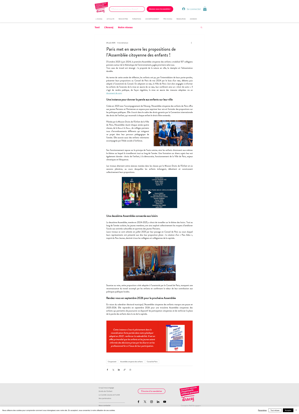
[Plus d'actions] (191, 42)
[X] (145, 401)
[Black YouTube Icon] (164, 401)
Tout (97, 27)
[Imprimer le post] (130, 370)
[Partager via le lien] (124, 370)
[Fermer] (296, 410)
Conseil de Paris (152, 361)
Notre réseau (125, 27)
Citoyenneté (112, 361)
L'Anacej (108, 27)
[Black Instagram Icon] (151, 401)
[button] (205, 8)
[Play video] (149, 192)
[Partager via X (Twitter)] (113, 370)
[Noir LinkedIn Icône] (158, 401)
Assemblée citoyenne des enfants (131, 361)
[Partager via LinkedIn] (119, 370)
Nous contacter (105, 405)
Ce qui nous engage (106, 388)
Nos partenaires (105, 398)
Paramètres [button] (262, 410)
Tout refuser (275, 410)
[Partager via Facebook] (107, 370)
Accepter (288, 410)
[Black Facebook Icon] (138, 401)
